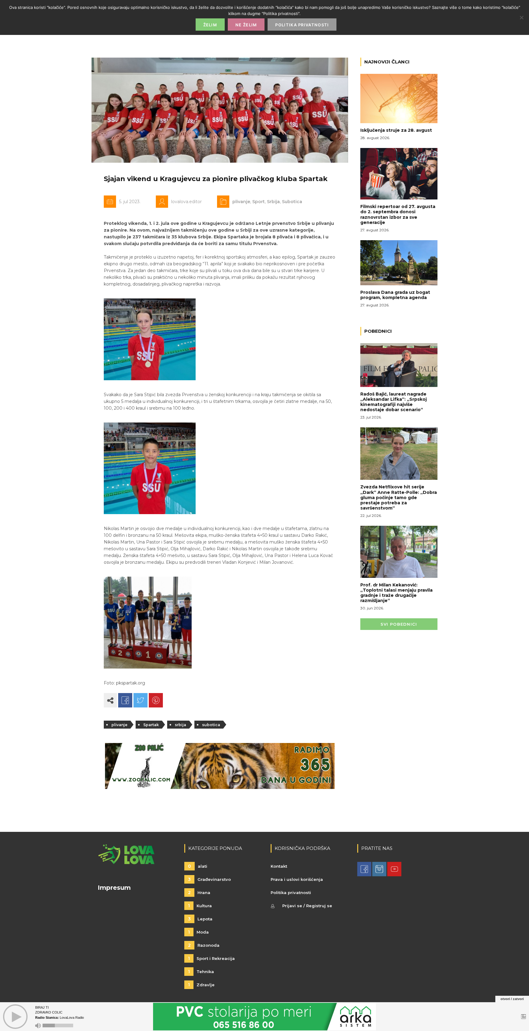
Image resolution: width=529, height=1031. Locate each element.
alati (197, 866)
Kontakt (279, 866)
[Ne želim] (521, 17)
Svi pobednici (399, 624)
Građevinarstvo (209, 879)
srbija (180, 724)
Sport (258, 201)
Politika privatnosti (291, 892)
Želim (210, 24)
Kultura (200, 905)
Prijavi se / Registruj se (307, 905)
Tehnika (201, 971)
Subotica (292, 201)
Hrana (199, 892)
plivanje (241, 201)
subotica (211, 724)
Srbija (273, 201)
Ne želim (246, 24)
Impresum (114, 887)
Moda (198, 932)
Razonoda (203, 945)
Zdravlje (201, 984)
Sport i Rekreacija (211, 958)
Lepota (200, 919)
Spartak (151, 724)
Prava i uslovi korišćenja (297, 879)
